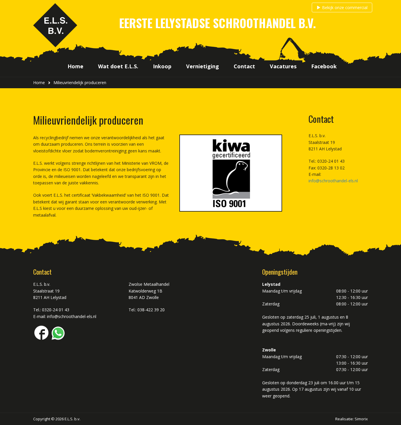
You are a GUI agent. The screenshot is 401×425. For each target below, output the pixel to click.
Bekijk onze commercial (345, 7)
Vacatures (283, 66)
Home (75, 66)
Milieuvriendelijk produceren (79, 82)
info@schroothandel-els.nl (333, 180)
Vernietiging (202, 66)
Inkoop (162, 66)
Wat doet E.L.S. (118, 66)
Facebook (324, 66)
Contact (244, 66)
